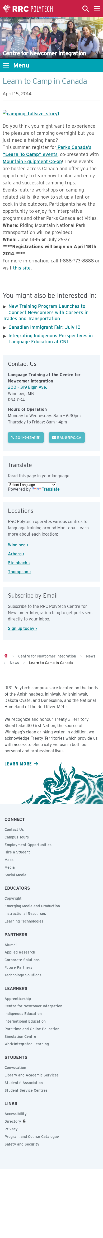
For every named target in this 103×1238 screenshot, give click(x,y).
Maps (8, 860)
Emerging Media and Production (32, 906)
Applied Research (19, 952)
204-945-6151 (27, 437)
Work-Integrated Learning (26, 1044)
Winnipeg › (18, 544)
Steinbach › (19, 562)
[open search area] (85, 9)
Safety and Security (21, 1144)
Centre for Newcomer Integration (33, 1006)
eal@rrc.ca (68, 437)
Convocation (15, 1067)
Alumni (10, 945)
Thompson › (19, 571)
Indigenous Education (23, 1014)
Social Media (15, 875)
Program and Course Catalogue (31, 1137)
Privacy (11, 1129)
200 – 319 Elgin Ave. (27, 387)
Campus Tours (16, 837)
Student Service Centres (26, 1090)
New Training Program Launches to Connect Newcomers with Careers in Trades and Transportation (45, 312)
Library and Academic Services (31, 1075)
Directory (12, 1121)
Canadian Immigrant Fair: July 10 (44, 327)
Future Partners (18, 967)
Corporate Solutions (22, 960)
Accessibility (15, 1114)
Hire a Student (17, 852)
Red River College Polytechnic (28, 9)
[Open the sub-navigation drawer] (6, 66)
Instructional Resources (25, 913)
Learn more (18, 763)
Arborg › (16, 553)
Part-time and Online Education (31, 1029)
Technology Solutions (22, 975)
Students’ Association (23, 1083)
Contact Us (14, 829)
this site (22, 268)
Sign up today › (22, 628)
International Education (25, 1021)
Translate (51, 489)
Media (9, 867)
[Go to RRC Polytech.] (6, 656)
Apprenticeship (17, 999)
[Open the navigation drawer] (97, 9)
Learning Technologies (23, 921)
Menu (21, 65)
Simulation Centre (20, 1036)
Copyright (13, 898)
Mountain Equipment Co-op (32, 161)
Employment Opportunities (28, 845)
